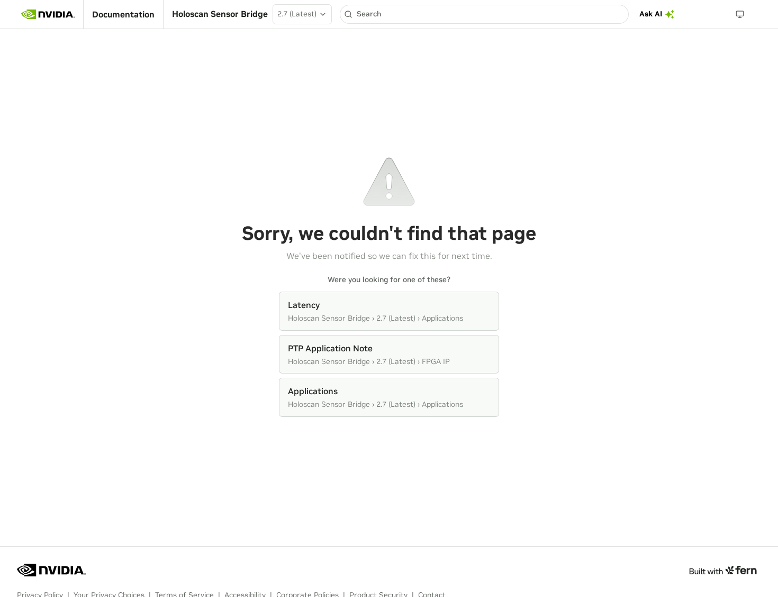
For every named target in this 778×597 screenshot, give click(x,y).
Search (369, 13)
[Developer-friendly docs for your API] (722, 570)
